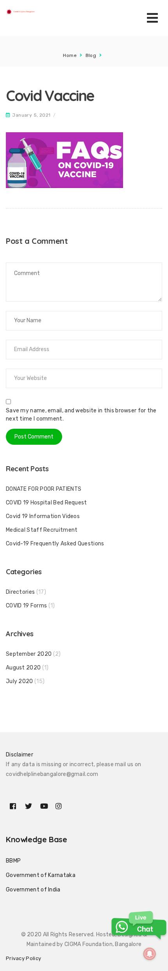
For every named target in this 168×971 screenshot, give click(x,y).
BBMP (13, 860)
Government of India (33, 889)
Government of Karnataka (40, 875)
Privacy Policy (23, 958)
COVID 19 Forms (26, 605)
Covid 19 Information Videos (43, 516)
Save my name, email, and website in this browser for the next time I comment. (81, 414)
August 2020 (23, 667)
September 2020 (29, 654)
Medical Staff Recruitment (42, 530)
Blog (91, 55)
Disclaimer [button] (19, 754)
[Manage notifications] (149, 954)
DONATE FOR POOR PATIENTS (43, 489)
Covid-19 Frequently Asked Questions (55, 543)
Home (70, 55)
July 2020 (19, 681)
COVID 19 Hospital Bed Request (46, 502)
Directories (20, 592)
